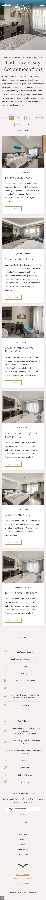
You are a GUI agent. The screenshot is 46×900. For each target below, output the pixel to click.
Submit (23, 815)
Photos (23, 840)
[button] (42, 4)
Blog (23, 844)
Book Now (6, 4)
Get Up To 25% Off (44, 144)
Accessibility (23, 849)
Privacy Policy (23, 854)
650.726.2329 (23, 884)
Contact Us (23, 835)
